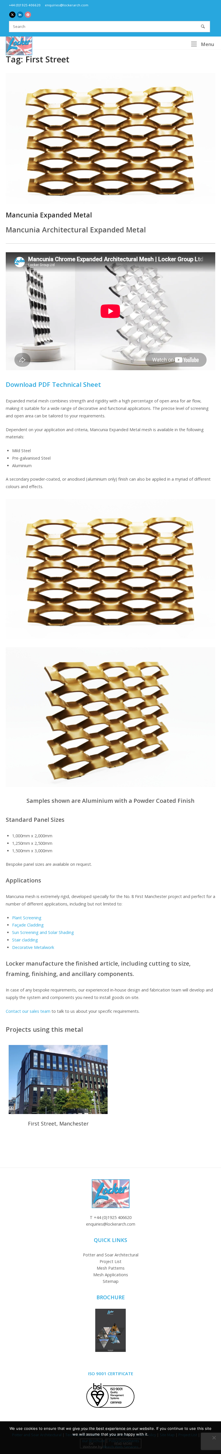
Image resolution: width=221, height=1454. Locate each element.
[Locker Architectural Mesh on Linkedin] (20, 15)
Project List (110, 1261)
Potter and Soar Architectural (110, 1255)
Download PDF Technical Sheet (53, 384)
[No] (214, 1437)
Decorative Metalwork (33, 947)
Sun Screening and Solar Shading (43, 932)
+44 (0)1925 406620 (25, 5)
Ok (91, 1443)
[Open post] (110, 138)
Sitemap (111, 1281)
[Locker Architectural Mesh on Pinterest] (28, 15)
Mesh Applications (110, 1274)
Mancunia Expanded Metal (49, 214)
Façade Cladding (28, 925)
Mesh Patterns (111, 1268)
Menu (207, 44)
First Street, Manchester (58, 1079)
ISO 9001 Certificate (110, 1373)
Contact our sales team (28, 1011)
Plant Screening (26, 917)
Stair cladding (25, 940)
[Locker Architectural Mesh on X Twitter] (12, 15)
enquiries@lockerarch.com (66, 5)
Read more (123, 1443)
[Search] (203, 26)
